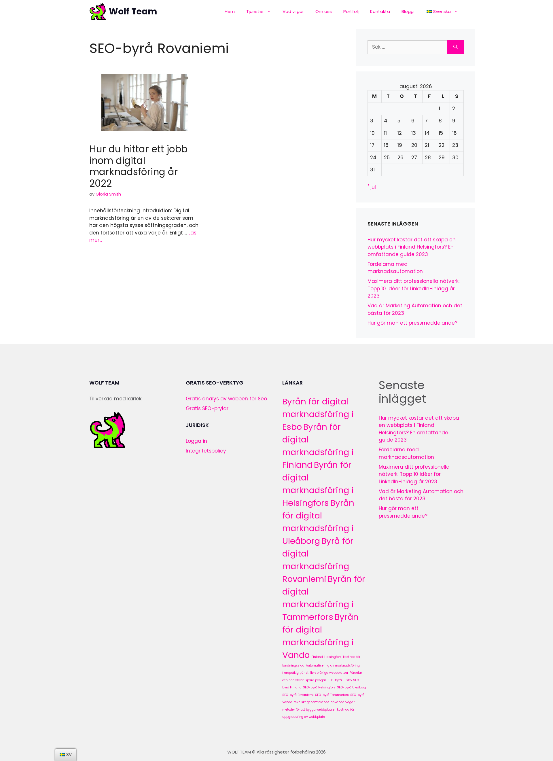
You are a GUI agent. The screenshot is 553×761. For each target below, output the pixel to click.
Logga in (196, 441)
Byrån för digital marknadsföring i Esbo (318, 414)
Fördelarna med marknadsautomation (395, 268)
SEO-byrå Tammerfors (332, 695)
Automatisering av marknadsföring (333, 665)
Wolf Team (133, 11)
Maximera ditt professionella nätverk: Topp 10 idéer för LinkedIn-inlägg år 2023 (413, 288)
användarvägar (343, 702)
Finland (317, 657)
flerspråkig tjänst (295, 673)
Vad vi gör (293, 11)
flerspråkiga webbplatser (329, 673)
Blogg (408, 11)
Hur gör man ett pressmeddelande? (412, 322)
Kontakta (380, 11)
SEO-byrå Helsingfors (319, 687)
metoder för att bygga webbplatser (309, 709)
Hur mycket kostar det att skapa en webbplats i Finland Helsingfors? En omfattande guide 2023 (412, 247)
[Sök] (455, 47)
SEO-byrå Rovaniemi (298, 695)
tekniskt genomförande (311, 702)
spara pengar (315, 680)
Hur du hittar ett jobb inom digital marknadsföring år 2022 (138, 166)
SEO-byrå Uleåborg (351, 687)
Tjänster (255, 11)
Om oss (323, 11)
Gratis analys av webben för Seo (226, 398)
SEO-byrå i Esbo (339, 680)
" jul (372, 186)
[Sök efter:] (407, 47)
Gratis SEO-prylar (207, 408)
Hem (230, 11)
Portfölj (351, 11)
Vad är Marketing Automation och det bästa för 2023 (421, 495)
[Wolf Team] (97, 11)
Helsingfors (333, 657)
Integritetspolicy (206, 450)
